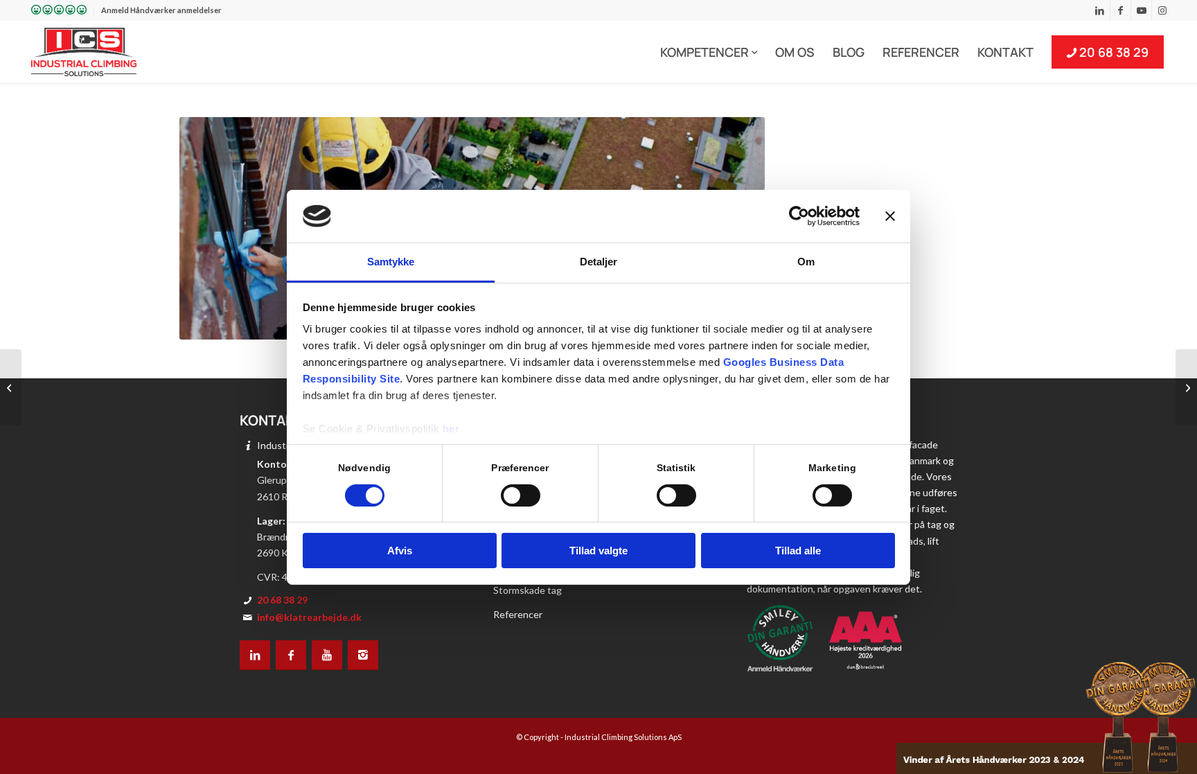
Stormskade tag (527, 590)
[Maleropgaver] (10, 387)
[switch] (520, 495)
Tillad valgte (598, 550)
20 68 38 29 (282, 600)
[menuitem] (59, 11)
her (451, 428)
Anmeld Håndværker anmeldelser (161, 10)
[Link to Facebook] (1120, 10)
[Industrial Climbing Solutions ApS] (84, 52)
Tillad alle (798, 550)
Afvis (399, 550)
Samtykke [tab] (391, 261)
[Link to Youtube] (1141, 10)
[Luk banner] (890, 216)
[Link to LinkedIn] (1100, 10)
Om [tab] (806, 261)
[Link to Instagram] (1162, 10)
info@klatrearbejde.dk (309, 617)
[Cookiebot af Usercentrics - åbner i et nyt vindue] (799, 216)
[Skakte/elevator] (1186, 387)
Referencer (517, 614)
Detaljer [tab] (599, 261)
